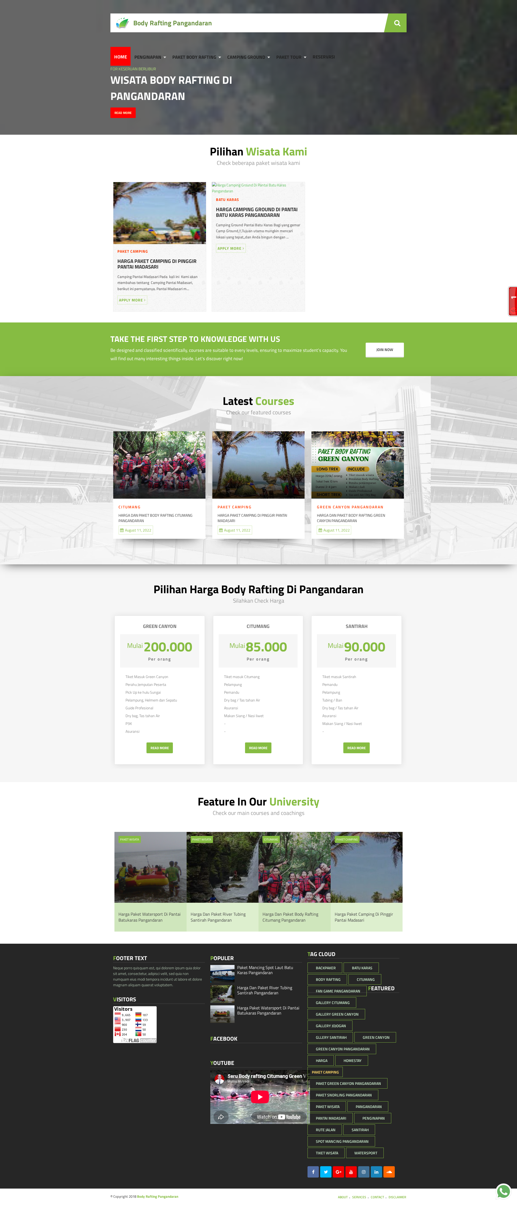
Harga (321, 1060)
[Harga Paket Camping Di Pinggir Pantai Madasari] (159, 245)
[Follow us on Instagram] (363, 1172)
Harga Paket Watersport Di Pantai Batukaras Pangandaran (149, 917)
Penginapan (147, 57)
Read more (123, 112)
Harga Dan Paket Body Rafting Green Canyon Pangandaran (267, 518)
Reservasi (324, 56)
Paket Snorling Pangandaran (344, 1095)
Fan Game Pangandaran (338, 991)
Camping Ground (246, 57)
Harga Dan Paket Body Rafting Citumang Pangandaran (290, 917)
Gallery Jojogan (331, 1026)
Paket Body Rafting (194, 57)
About (343, 1197)
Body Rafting (328, 979)
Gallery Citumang (333, 1002)
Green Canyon (376, 1037)
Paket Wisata (129, 839)
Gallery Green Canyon (337, 1014)
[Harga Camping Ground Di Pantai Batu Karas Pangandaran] (258, 191)
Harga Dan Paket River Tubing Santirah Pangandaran (218, 917)
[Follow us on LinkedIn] (376, 1172)
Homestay (353, 1060)
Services (359, 1197)
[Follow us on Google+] (338, 1172)
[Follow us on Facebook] (313, 1172)
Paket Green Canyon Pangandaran (348, 1083)
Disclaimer (397, 1197)
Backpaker (326, 968)
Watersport (365, 1153)
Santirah (360, 1130)
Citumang (344, 507)
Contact (377, 1197)
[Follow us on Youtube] (351, 1172)
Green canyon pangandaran (266, 507)
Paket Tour (289, 57)
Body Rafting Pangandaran (157, 1196)
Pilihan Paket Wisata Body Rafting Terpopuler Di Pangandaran (363, 518)
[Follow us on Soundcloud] (389, 1172)
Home (120, 56)
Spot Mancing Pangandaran (342, 1141)
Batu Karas (227, 199)
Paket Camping (132, 251)
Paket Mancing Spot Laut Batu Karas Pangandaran (265, 970)
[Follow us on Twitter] (325, 1172)
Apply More (131, 300)
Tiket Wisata (327, 1153)
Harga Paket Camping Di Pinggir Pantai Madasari (157, 264)
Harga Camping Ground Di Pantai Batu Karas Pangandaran (257, 212)
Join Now (384, 349)
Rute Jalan (326, 1130)
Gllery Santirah (331, 1037)
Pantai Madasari (331, 1118)
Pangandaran (369, 1106)
